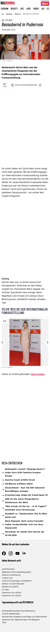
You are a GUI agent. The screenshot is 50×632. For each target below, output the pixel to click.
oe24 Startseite (8, 569)
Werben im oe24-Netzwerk (13, 583)
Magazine (9, 14)
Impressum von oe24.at (11, 592)
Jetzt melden (38, 374)
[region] (25, 344)
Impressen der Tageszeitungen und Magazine (21, 619)
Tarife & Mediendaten (11, 613)
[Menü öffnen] (47, 9)
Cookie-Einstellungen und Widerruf (16, 581)
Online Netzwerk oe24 (11, 560)
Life (22, 8)
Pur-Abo (5, 589)
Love (28, 8)
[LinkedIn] (24, 553)
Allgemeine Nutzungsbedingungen (16, 572)
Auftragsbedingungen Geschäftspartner (18, 611)
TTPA (4, 622)
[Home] (3, 14)
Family (36, 8)
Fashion (4, 8)
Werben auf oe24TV (10, 586)
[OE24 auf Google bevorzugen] (40, 85)
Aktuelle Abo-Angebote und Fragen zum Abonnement (24, 616)
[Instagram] (11, 553)
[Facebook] (4, 553)
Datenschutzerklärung (11, 575)
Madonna (18, 14)
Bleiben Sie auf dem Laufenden (15, 544)
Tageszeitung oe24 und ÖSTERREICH (17, 602)
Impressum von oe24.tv (11, 595)
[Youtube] (17, 553)
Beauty (14, 8)
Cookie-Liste (7, 578)
